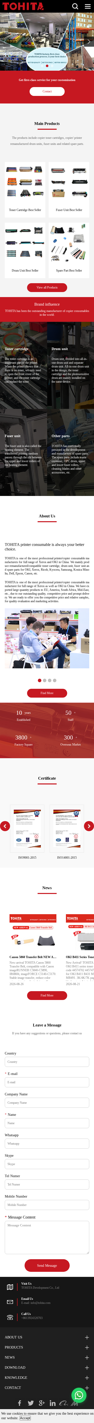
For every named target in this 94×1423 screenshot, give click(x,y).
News (10, 1357)
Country (10, 1053)
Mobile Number (16, 1196)
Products (14, 1347)
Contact (47, 91)
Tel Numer (12, 1176)
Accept (25, 1418)
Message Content (20, 1217)
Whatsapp (12, 1135)
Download (15, 1367)
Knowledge (16, 1378)
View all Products (47, 287)
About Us (13, 1337)
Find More (47, 693)
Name (10, 1115)
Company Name (16, 1094)
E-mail (11, 1074)
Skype (9, 1155)
